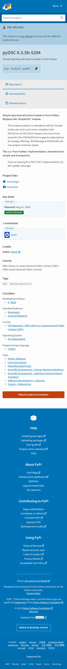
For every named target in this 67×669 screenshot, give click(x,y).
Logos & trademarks (33, 486)
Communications (17, 362)
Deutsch (35, 645)
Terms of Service (32, 546)
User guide (32, 445)
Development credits (32, 526)
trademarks (20, 602)
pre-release (26, 36)
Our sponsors (34, 490)
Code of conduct (32, 554)
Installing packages (32, 436)
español (22, 642)
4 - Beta (12, 302)
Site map (33, 611)
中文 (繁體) (60, 645)
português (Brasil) (56, 642)
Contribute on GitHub (32, 513)
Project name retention (32, 449)
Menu (56, 6)
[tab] (33, 84)
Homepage (13, 182)
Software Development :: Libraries (26, 380)
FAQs (33, 453)
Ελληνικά (25, 645)
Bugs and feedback (33, 509)
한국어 (51, 648)
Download (12, 187)
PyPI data (9, 201)
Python (11, 349)
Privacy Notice (32, 559)
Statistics (33, 481)
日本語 (42, 642)
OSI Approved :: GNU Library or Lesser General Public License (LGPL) (36, 327)
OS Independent (16, 339)
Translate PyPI (32, 518)
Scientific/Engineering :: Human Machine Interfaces (36, 369)
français (32, 642)
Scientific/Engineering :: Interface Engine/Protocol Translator (35, 375)
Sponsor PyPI (33, 522)
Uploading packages (32, 440)
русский (21, 648)
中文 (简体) (47, 645)
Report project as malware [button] (33, 394)
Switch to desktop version (33, 627)
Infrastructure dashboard (32, 477)
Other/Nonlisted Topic (19, 366)
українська (13, 645)
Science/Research (17, 316)
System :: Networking (19, 384)
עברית (31, 648)
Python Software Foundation (46, 602)
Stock (14, 252)
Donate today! (34, 593)
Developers (14, 312)
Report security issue (33, 550)
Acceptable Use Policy (32, 563)
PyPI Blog (32, 473)
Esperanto (41, 648)
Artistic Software (17, 359)
